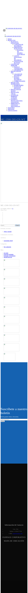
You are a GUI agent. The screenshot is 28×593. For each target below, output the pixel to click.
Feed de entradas (8, 254)
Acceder (6, 253)
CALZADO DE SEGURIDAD (18, 74)
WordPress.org (8, 257)
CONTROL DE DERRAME (15, 65)
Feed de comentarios (9, 255)
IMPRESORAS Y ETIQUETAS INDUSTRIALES (15, 105)
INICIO (10, 39)
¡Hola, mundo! (8, 231)
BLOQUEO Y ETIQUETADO (15, 42)
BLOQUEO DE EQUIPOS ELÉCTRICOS (21, 52)
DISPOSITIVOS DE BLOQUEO (18, 48)
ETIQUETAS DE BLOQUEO (18, 62)
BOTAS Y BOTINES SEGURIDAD (17, 78)
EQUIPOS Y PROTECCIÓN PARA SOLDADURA (17, 101)
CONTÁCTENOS (12, 110)
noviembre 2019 (8, 240)
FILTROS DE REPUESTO (17, 87)
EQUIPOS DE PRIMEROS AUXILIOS (14, 96)
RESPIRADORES (18, 85)
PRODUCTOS (11, 40)
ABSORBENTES (18, 69)
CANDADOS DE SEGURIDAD (18, 45)
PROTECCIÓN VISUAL (15, 93)
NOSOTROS (11, 107)
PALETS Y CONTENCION (18, 67)
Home (2, 115)
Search (17, 225)
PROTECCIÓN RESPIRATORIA (15, 83)
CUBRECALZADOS (19, 81)
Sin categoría (7, 247)
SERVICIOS (11, 109)
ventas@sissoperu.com (17, 533)
